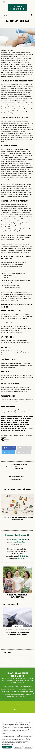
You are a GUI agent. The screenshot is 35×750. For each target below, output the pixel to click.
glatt (13, 420)
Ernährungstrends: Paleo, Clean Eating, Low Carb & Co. (17, 518)
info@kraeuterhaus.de (17, 682)
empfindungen (28, 416)
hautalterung (24, 420)
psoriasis (4, 426)
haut (17, 420)
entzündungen (6, 418)
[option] (17, 507)
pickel (27, 424)
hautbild (4, 422)
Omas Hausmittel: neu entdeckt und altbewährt (18, 466)
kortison (24, 422)
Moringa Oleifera (16, 478)
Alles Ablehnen (18, 747)
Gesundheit (17, 626)
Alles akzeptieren (7, 747)
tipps (31, 428)
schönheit (5, 428)
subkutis (25, 428)
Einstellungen (28, 747)
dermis (3, 416)
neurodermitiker (7, 424)
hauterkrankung (14, 422)
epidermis (15, 418)
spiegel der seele (15, 428)
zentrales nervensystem (16, 430)
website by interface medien (17, 704)
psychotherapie (19, 426)
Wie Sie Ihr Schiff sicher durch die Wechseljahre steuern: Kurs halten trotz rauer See (17, 632)
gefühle (28, 418)
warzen (4, 430)
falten (22, 418)
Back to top (17, 709)
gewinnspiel (5, 420)
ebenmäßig (11, 416)
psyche (11, 426)
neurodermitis (19, 424)
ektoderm (18, 416)
